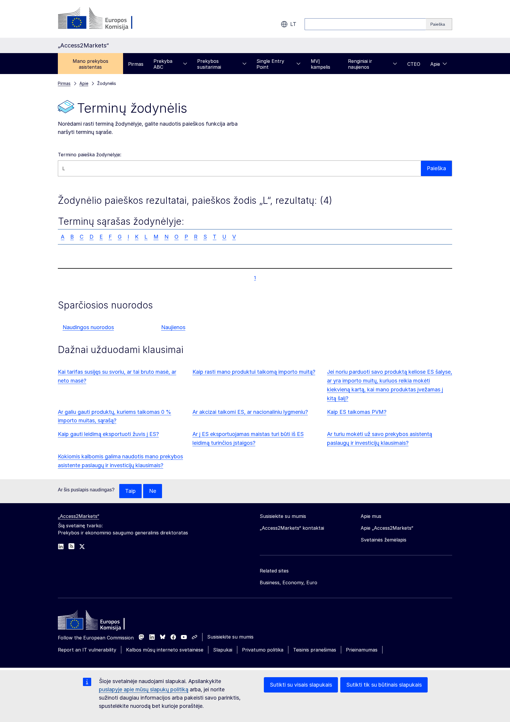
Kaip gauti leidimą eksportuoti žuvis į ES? (108, 434)
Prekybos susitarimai (209, 64)
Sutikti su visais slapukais (301, 685)
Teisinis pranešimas (314, 650)
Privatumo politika (262, 650)
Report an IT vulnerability (87, 650)
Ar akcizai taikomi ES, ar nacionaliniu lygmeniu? (250, 412)
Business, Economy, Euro (288, 582)
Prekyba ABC (162, 64)
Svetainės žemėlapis (383, 540)
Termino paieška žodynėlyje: (89, 154)
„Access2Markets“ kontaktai (292, 528)
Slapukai (222, 650)
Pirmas (135, 64)
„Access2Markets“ (78, 516)
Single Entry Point (270, 64)
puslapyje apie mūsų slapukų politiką (143, 689)
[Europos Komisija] (105, 19)
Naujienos (173, 327)
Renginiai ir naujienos (360, 64)
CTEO (413, 64)
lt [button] (293, 24)
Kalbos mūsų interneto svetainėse (164, 650)
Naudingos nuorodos (88, 327)
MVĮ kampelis (320, 64)
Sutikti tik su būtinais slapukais (384, 685)
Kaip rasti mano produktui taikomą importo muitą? (253, 372)
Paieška (436, 168)
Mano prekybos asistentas (90, 64)
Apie (435, 64)
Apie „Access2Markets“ (387, 528)
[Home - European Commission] (100, 621)
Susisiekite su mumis (230, 637)
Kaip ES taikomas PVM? (356, 412)
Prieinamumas (361, 650)
